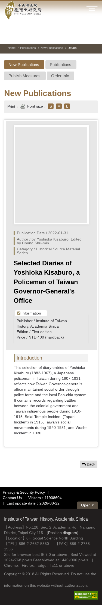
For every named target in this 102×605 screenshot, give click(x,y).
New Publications (52, 47)
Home (12, 47)
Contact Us (12, 498)
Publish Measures (24, 75)
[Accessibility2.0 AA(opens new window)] (86, 595)
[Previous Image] (74, 36)
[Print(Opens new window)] (22, 105)
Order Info (60, 75)
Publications (28, 47)
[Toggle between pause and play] (64, 36)
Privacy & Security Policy (24, 492)
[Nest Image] (84, 36)
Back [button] (90, 464)
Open (86, 505)
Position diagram (62, 532)
